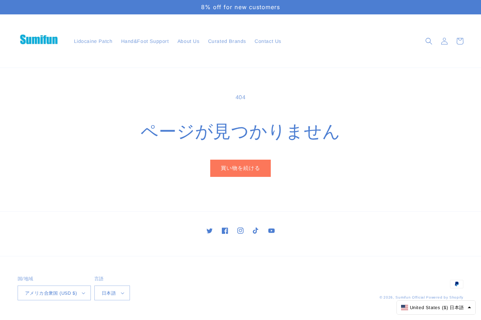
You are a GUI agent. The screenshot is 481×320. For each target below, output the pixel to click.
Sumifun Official (410, 297)
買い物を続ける (240, 168)
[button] (429, 41)
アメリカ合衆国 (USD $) (51, 293)
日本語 (109, 293)
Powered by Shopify (444, 297)
